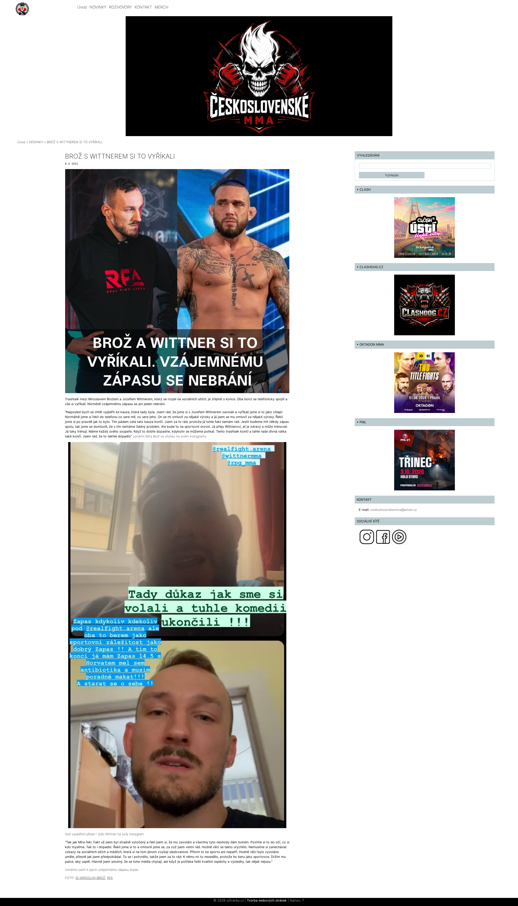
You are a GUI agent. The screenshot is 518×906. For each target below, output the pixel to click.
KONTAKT (143, 7)
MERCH (161, 7)
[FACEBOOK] (383, 536)
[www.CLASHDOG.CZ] (424, 305)
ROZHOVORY (120, 7)
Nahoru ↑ (297, 900)
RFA (110, 878)
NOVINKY (97, 7)
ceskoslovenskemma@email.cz (393, 510)
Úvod (82, 7)
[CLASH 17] (424, 227)
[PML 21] (424, 460)
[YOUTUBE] (399, 536)
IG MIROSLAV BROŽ (90, 878)
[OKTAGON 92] (424, 382)
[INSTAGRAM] (367, 536)
